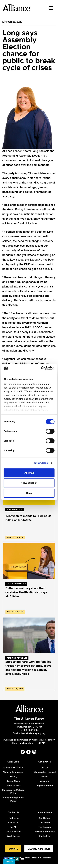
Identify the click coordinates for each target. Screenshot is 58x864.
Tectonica (46, 857)
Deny (29, 493)
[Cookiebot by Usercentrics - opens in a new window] (41, 368)
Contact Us (44, 836)
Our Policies (45, 827)
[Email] (23, 859)
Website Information (13, 772)
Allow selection (29, 483)
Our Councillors (13, 831)
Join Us (44, 767)
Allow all (29, 472)
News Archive (13, 785)
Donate (44, 776)
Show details (41, 463)
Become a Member (39, 849)
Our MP (13, 827)
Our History (44, 818)
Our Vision (45, 822)
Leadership (13, 818)
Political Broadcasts (45, 831)
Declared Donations (13, 767)
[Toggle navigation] (51, 8)
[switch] (50, 431)
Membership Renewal (45, 772)
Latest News (13, 781)
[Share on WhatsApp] (17, 859)
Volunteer (44, 781)
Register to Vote (45, 785)
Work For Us (13, 836)
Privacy (13, 776)
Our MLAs (13, 822)
